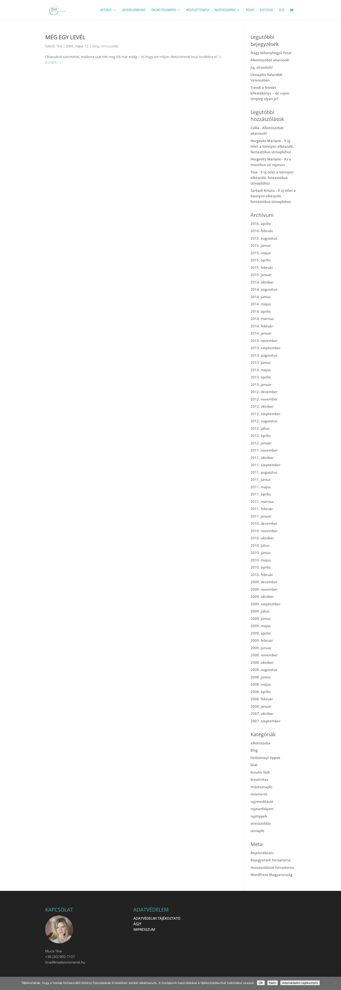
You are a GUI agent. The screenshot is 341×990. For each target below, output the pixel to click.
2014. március (262, 318)
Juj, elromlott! (262, 67)
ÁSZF (282, 10)
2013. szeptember (265, 347)
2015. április (261, 260)
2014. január (261, 333)
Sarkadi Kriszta (263, 190)
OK (261, 983)
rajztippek (259, 816)
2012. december (264, 391)
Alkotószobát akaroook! (270, 60)
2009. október (262, 596)
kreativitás (259, 779)
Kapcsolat (266, 10)
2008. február (262, 699)
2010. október (262, 538)
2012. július (260, 428)
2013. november (264, 340)
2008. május (261, 684)
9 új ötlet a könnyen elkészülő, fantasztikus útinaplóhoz (272, 146)
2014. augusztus (264, 289)
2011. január (261, 516)
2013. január (261, 384)
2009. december (264, 582)
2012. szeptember (265, 413)
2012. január (261, 443)
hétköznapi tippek (265, 757)
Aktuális (106, 10)
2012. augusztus (264, 421)
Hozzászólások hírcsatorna (272, 867)
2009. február (262, 640)
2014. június (260, 296)
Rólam (250, 10)
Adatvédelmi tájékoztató (300, 983)
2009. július (260, 611)
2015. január (261, 274)
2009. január (261, 647)
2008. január (261, 706)
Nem (272, 983)
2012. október (262, 406)
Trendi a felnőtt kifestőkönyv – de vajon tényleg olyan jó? (270, 93)
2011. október (262, 457)
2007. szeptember (265, 721)
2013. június (260, 362)
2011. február (262, 508)
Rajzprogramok (225, 10)
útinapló (257, 830)
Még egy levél (65, 37)
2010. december (264, 523)
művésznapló (261, 787)
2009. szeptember (265, 604)
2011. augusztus (264, 472)
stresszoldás (109, 46)
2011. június (260, 479)
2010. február (262, 574)
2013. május (261, 370)
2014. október (262, 282)
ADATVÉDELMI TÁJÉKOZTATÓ (156, 918)
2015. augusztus (264, 238)
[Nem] (335, 983)
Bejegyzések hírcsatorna (271, 860)
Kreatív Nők (260, 772)
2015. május (261, 253)
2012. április (261, 435)
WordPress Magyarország (271, 874)
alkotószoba (260, 743)
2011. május (261, 487)
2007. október (262, 713)
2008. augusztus (264, 669)
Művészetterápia (197, 10)
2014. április (261, 311)
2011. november (264, 450)
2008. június (260, 677)
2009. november (264, 589)
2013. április (261, 377)
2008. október (262, 662)
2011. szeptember (265, 464)
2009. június (260, 618)
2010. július (260, 545)
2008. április (261, 691)
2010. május (261, 560)
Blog (96, 46)
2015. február (262, 267)
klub (254, 764)
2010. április (261, 567)
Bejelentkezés (262, 852)
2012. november (264, 399)
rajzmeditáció (262, 801)
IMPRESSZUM (144, 929)
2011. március (262, 501)
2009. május (261, 625)
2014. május (261, 304)
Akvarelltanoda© (133, 10)
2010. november (264, 530)
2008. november (264, 655)
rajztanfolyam (262, 808)
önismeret (259, 794)
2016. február (262, 230)
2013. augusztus (264, 355)
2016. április (261, 223)
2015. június (260, 245)
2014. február (262, 326)
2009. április (261, 633)
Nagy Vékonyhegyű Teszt (271, 52)
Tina (59, 46)
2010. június (260, 552)
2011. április (261, 494)
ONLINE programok (163, 10)
